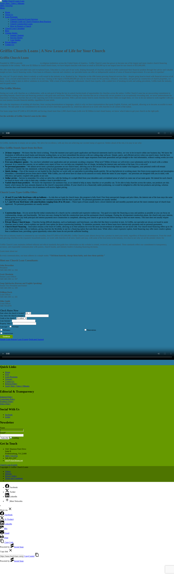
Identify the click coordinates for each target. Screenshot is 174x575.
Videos (8, 471)
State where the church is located (12, 313)
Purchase (15, 327)
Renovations (91, 330)
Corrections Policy (7, 399)
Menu (2, 8)
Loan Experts (22, 339)
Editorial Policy (6, 397)
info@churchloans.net (14, 460)
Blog (7, 31)
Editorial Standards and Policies (30, 251)
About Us (9, 15)
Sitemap (8, 474)
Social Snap (19, 547)
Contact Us (9, 44)
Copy (29, 556)
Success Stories (16, 38)
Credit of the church (8, 318)
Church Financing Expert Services (24, 19)
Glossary (8, 379)
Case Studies (15, 40)
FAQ (7, 374)
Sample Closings (17, 35)
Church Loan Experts (8, 465)
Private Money (11, 42)
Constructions (8, 333)
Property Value (6, 324)
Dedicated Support (36, 339)
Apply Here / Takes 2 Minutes (12, 3)
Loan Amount (5, 321)
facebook (8, 415)
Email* (3, 433)
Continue (6, 337)
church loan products (31, 63)
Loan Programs (11, 17)
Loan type (4, 327)
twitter (7, 417)
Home (7, 12)
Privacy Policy (11, 476)
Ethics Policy (5, 404)
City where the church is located (12, 316)
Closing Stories (11, 33)
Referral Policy (11, 384)
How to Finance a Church (20, 26)
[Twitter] (7, 492)
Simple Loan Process (8, 339)
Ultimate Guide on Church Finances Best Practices (30, 21)
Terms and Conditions (14, 478)
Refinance (6, 330)
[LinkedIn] (7, 496)
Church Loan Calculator (15, 28)
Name (2, 428)
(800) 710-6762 (6, 6)
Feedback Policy (6, 401)
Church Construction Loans (21, 24)
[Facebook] (7, 487)
